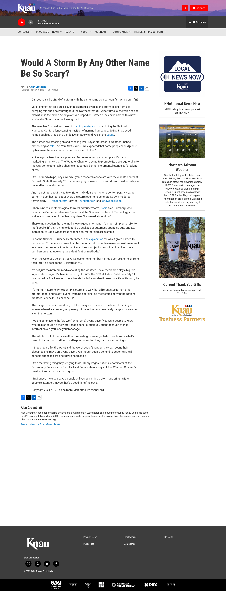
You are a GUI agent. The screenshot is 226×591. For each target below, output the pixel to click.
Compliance (120, 32)
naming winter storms (87, 126)
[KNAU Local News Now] (182, 74)
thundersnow (87, 200)
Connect (100, 32)
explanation (96, 239)
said (104, 208)
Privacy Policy (90, 537)
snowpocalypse (112, 200)
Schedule (24, 32)
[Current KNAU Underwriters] (182, 313)
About (85, 32)
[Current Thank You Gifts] (182, 247)
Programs (42, 32)
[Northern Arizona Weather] (182, 141)
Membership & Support (148, 32)
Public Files (88, 544)
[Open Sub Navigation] (32, 32)
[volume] (30, 22)
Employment (130, 537)
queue (110, 134)
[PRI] (88, 585)
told (52, 146)
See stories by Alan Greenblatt (40, 424)
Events (69, 32)
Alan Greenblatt (38, 86)
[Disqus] (113, 484)
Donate (200, 8)
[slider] (35, 22)
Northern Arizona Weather (182, 167)
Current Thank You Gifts (182, 284)
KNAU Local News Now (182, 103)
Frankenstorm (58, 200)
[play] (21, 22)
